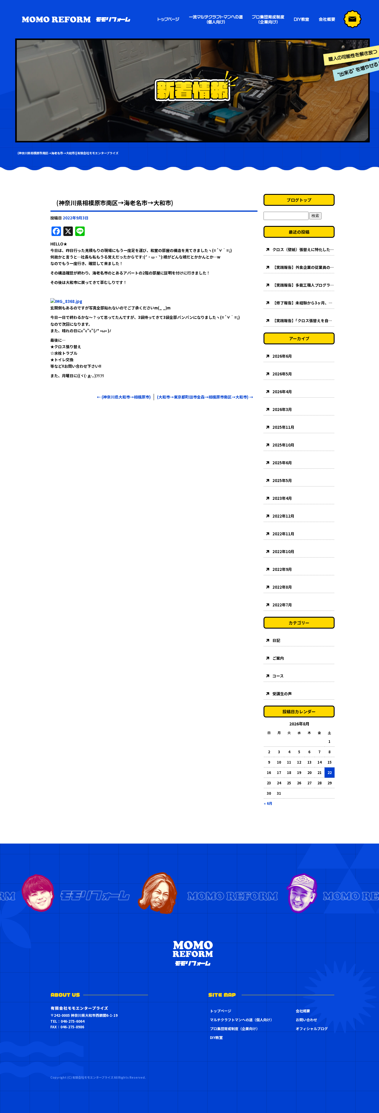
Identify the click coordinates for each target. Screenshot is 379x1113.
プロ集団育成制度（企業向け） (267, 19)
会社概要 (327, 19)
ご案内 (278, 658)
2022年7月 (282, 605)
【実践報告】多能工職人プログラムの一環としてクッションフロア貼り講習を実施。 (303, 285)
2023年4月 (282, 498)
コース (278, 676)
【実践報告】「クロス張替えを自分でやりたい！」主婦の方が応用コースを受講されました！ (303, 320)
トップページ (168, 19)
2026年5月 (282, 374)
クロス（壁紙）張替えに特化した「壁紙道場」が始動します (303, 249)
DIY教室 (216, 1037)
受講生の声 (282, 693)
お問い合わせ (306, 1019)
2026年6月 (282, 356)
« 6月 (268, 803)
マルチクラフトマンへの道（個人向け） (216, 19)
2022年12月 (283, 516)
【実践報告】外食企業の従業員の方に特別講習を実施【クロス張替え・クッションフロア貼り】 (303, 267)
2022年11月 (283, 534)
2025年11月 (283, 427)
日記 (276, 640)
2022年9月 (282, 569)
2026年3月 (282, 409)
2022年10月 (283, 551)
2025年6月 (282, 462)
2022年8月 (282, 587)
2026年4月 (282, 391)
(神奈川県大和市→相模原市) (124, 397)
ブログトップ (299, 200)
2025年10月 (283, 445)
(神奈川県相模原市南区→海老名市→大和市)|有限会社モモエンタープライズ (67, 153)
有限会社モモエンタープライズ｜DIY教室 (300, 19)
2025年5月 (282, 480)
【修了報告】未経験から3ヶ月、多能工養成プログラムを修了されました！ (303, 303)
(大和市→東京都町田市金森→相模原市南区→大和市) (205, 397)
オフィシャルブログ (312, 1028)
